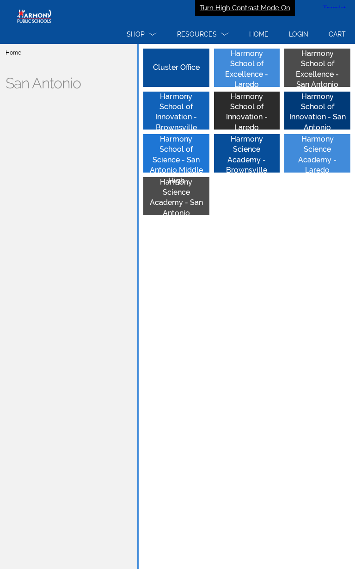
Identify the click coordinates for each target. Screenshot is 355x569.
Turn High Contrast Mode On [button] (245, 8)
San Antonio (43, 83)
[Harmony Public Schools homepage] (177, 22)
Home (13, 52)
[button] (141, 34)
